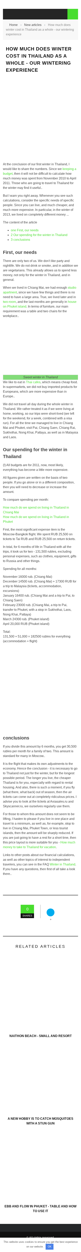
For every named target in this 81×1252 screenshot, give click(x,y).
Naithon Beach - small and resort (40, 1036)
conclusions (20, 239)
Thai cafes (33, 382)
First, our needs (25, 230)
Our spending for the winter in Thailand (39, 235)
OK (50, 1246)
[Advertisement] (40, 120)
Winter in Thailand (62, 864)
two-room (9, 301)
